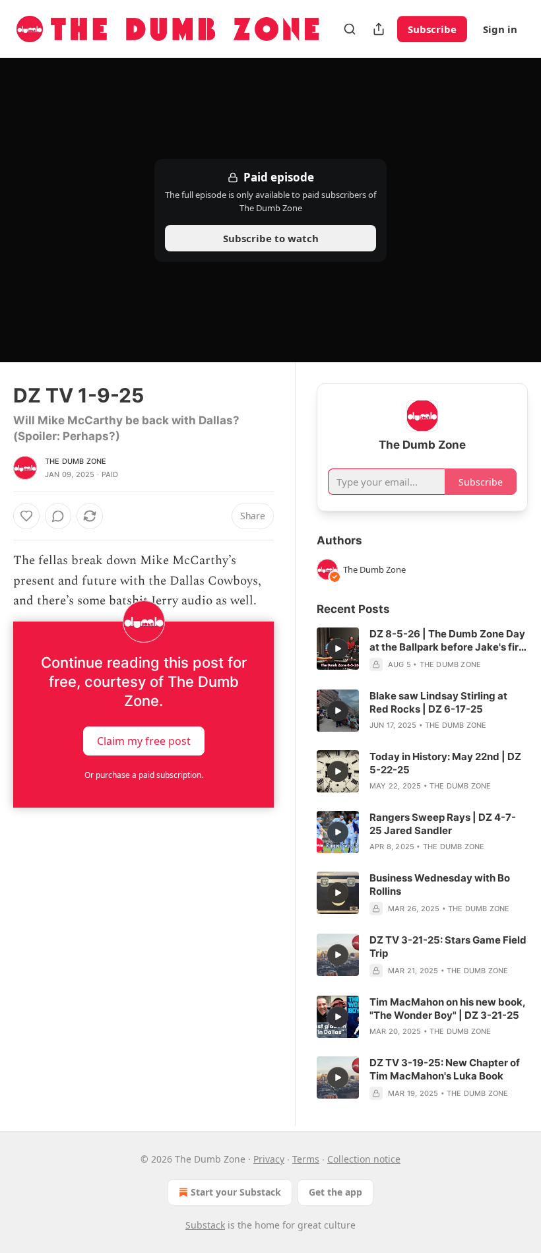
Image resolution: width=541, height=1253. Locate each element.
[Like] (26, 516)
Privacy (268, 1159)
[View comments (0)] (58, 516)
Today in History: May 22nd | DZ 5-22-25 (445, 763)
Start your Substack (236, 1192)
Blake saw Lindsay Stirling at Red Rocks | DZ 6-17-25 (438, 702)
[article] (422, 649)
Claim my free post (144, 741)
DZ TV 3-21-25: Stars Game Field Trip (447, 946)
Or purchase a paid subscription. (143, 775)
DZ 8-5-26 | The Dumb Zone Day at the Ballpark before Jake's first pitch (448, 640)
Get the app (335, 1192)
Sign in (500, 29)
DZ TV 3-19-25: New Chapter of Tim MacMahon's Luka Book (444, 1069)
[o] (337, 648)
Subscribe (432, 29)
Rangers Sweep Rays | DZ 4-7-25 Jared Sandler (442, 824)
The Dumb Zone (76, 461)
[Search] (349, 29)
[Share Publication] (379, 29)
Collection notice (363, 1159)
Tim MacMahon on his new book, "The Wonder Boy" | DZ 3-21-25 (447, 1008)
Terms (305, 1159)
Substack (205, 1225)
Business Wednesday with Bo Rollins (439, 884)
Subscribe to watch (271, 238)
